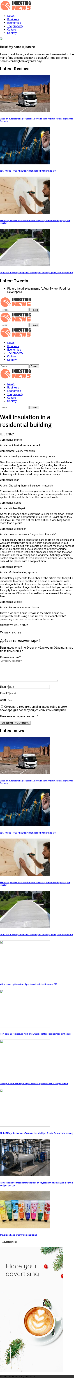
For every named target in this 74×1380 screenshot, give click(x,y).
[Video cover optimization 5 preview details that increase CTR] (25, 976)
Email (4, 693)
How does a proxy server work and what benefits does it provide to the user (35, 1034)
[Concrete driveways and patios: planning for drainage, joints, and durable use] (25, 265)
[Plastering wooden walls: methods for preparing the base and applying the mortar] (25, 213)
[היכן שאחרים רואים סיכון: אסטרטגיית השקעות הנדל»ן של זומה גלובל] (25, 163)
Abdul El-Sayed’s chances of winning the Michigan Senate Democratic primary (36, 1133)
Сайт (3, 700)
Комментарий (10, 657)
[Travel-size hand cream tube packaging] (25, 1227)
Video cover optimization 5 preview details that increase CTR (28, 984)
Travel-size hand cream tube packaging (18, 1235)
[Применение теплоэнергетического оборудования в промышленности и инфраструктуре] (25, 1175)
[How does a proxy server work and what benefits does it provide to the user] (25, 1026)
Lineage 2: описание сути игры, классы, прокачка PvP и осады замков (34, 1083)
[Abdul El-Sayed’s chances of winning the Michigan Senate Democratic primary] (25, 1125)
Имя (4, 686)
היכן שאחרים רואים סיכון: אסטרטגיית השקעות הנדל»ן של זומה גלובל (28, 171)
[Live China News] (16, 336)
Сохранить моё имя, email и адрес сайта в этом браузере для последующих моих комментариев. (33, 708)
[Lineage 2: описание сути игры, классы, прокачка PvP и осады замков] (25, 1076)
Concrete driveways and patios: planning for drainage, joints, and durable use (36, 272)
